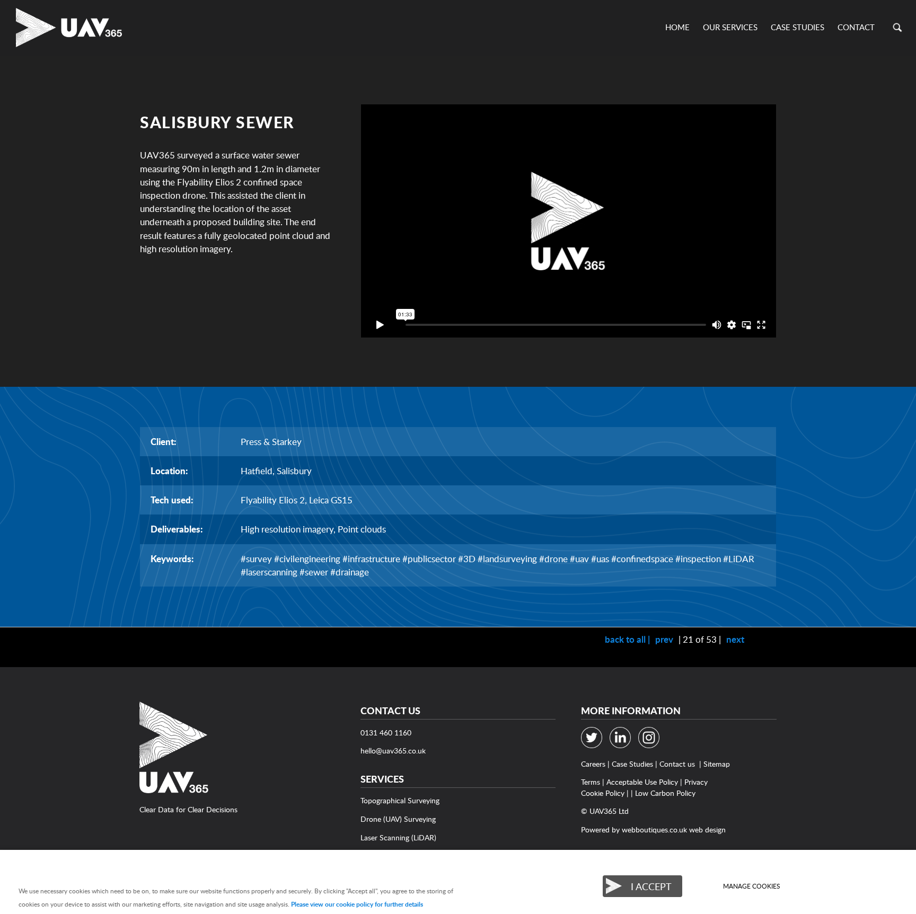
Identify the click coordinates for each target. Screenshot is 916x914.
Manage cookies (751, 886)
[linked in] (623, 745)
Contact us (677, 764)
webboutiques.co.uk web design (674, 829)
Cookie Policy (602, 793)
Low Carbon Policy (665, 793)
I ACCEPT (651, 886)
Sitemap (716, 764)
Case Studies (797, 27)
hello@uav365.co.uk (393, 751)
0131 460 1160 (385, 732)
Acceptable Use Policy (642, 782)
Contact (856, 27)
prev (664, 639)
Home (677, 27)
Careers (593, 764)
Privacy (696, 782)
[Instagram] (651, 745)
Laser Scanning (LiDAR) (398, 837)
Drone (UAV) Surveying (398, 819)
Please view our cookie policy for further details (357, 904)
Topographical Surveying (399, 800)
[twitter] (594, 745)
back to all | (627, 639)
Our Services (730, 27)
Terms (590, 782)
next (735, 639)
